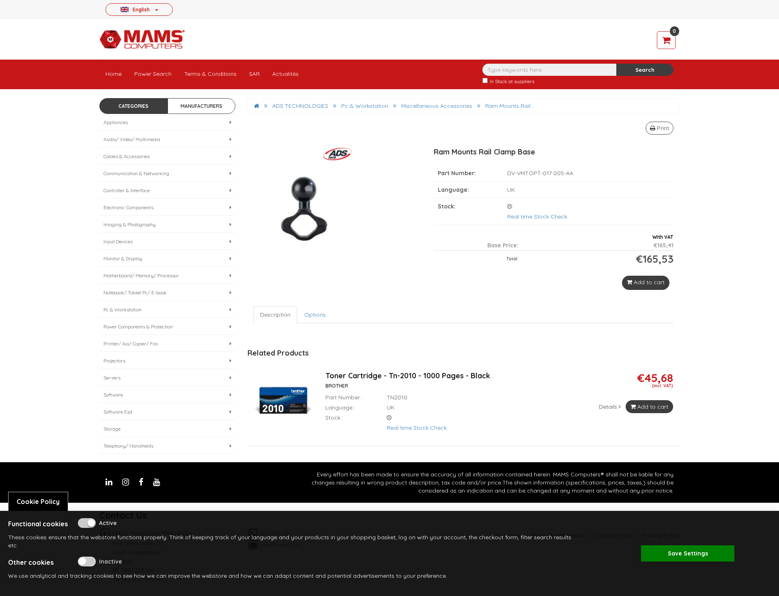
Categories (133, 106)
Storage (112, 429)
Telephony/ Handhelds (128, 446)
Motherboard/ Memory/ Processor (141, 275)
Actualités (285, 73)
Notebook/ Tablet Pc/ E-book (135, 292)
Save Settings (688, 553)
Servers (112, 378)
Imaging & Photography (129, 224)
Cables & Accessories (126, 156)
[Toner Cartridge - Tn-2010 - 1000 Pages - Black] (283, 405)
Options (315, 314)
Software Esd (117, 412)
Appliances (115, 122)
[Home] (256, 105)
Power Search (153, 73)
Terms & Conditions (210, 73)
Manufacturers (201, 106)
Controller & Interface (126, 190)
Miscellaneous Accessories (436, 105)
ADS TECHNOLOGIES (300, 105)
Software (113, 395)
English (141, 9)
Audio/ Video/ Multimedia (131, 139)
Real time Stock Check (537, 216)
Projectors (114, 361)
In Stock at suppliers (512, 81)
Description (275, 314)
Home (113, 73)
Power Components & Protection (138, 327)
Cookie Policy (38, 501)
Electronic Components (128, 207)
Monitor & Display (122, 258)
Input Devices (118, 241)
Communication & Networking (136, 173)
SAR (254, 73)
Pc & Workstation (122, 310)
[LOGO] (142, 39)
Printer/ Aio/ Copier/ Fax (130, 344)
